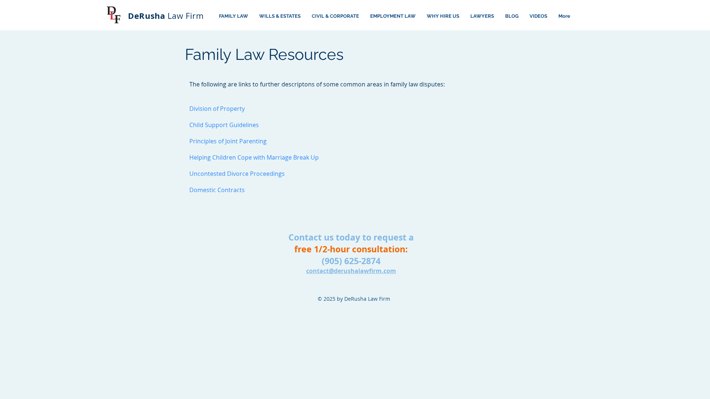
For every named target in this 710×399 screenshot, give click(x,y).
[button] (538, 16)
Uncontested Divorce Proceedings (237, 174)
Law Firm (166, 15)
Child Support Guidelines (224, 125)
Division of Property (217, 109)
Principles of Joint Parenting (228, 141)
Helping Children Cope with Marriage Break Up (254, 157)
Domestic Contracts (217, 190)
